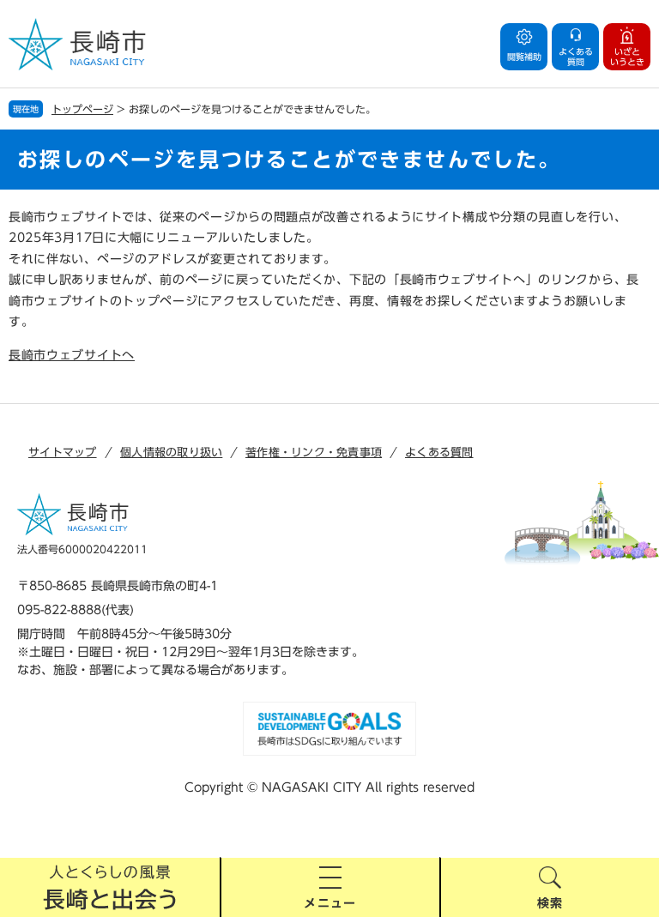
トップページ (82, 109)
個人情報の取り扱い (171, 452)
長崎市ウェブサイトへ (72, 355)
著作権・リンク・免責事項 (313, 452)
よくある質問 (439, 452)
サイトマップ (62, 452)
